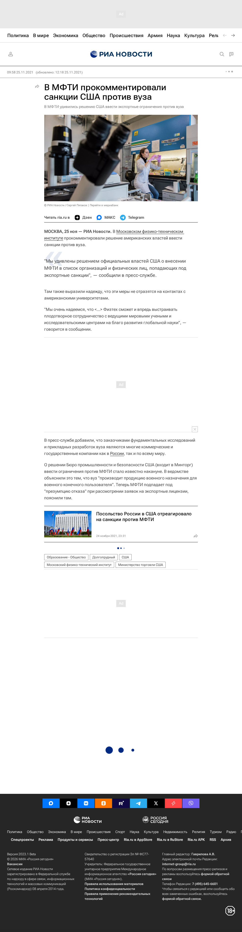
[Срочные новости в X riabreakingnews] (173, 803)
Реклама (46, 840)
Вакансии (14, 864)
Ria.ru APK (196, 840)
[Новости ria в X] (155, 803)
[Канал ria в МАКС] (51, 803)
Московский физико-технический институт (79, 565)
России (117, 453)
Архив (226, 840)
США (125, 557)
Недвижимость (175, 832)
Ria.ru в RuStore (170, 840)
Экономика (57, 832)
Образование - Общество (66, 557)
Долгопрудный (103, 557)
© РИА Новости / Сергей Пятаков (65, 205)
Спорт (120, 832)
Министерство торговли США (140, 565)
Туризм (216, 832)
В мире (76, 832)
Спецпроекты (22, 840)
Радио (231, 832)
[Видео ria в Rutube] (121, 803)
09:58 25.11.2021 (20, 72)
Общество (35, 832)
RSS (213, 840)
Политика (14, 832)
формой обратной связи (181, 899)
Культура (151, 832)
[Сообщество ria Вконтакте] (86, 803)
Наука (134, 832)
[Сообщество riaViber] (190, 803)
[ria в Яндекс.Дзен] (68, 803)
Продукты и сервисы (75, 840)
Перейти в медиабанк (104, 205)
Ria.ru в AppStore (138, 840)
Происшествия (99, 832)
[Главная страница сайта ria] (121, 54)
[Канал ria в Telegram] (138, 803)
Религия (198, 832)
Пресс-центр (108, 840)
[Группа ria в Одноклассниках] (103, 803)
